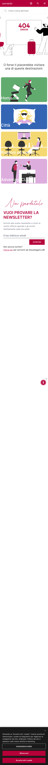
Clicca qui (8, 250)
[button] (31, 3)
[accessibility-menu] (43, 382)
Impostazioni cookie (24, 746)
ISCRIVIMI (37, 242)
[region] (24, 746)
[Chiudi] (46, 379)
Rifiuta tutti (24, 753)
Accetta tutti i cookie (24, 760)
